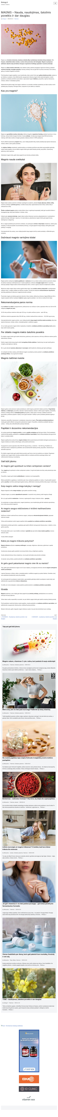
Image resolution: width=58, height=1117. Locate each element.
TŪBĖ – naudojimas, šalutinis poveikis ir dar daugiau (21, 999)
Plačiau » (39, 669)
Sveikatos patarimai (19, 664)
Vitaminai (16, 18)
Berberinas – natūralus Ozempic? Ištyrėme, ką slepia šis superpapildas (28, 799)
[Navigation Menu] (55, 3)
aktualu (16, 802)
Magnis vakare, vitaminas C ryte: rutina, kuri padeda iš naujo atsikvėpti (28, 661)
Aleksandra (6, 664)
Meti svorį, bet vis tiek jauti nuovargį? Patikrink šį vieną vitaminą (26, 709)
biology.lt (4, 18)
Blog (11, 960)
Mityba (14, 960)
